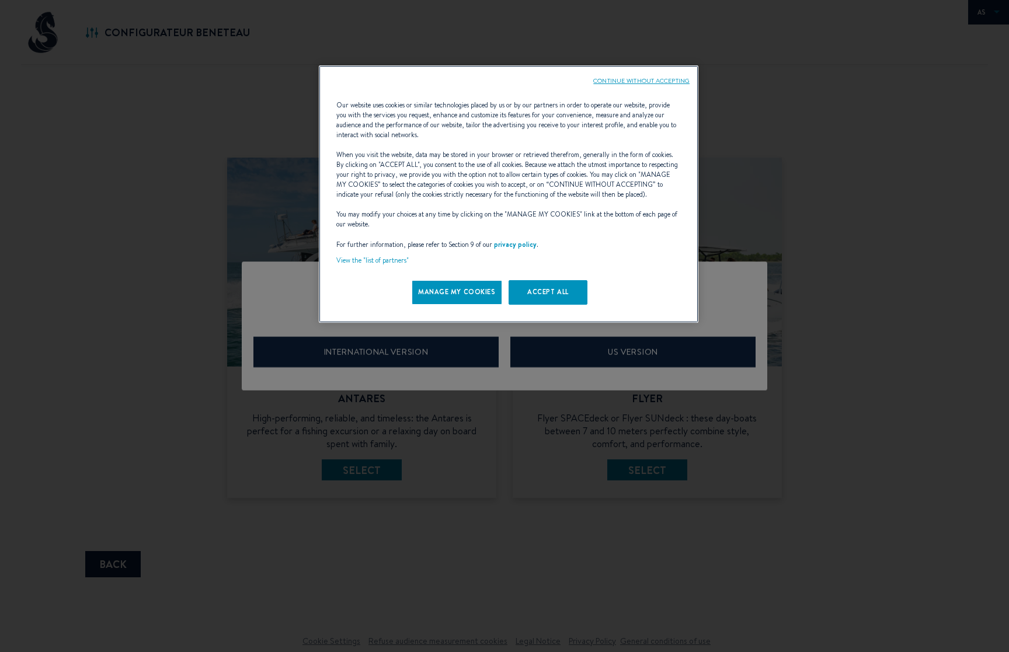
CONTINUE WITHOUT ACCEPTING (641, 80)
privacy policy (515, 244)
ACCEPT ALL (548, 292)
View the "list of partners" (372, 260)
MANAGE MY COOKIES (457, 292)
